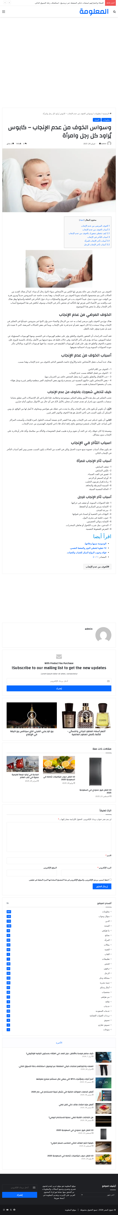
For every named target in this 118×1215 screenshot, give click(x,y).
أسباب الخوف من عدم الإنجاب (96, 229)
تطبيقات (106, 959)
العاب (107, 954)
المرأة (107, 940)
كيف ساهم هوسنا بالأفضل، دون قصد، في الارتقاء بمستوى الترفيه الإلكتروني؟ (59, 1053)
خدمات (107, 1006)
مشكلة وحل (104, 978)
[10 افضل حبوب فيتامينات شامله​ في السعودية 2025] (59, 765)
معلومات (97, 113)
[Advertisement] (59, 40)
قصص (107, 963)
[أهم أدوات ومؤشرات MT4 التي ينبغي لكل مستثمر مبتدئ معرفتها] (103, 1083)
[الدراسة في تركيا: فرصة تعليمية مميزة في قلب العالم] (23, 764)
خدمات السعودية (103, 1011)
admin (89, 629)
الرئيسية (106, 113)
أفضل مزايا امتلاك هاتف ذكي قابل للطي (76, 1105)
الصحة (96, 120)
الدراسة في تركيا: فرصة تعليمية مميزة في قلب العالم (25, 776)
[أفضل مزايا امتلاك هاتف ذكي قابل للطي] (103, 1108)
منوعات (106, 1029)
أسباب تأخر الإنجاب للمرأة (97, 240)
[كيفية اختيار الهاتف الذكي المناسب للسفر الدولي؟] (103, 1146)
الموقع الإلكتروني (50, 867)
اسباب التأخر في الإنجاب (98, 237)
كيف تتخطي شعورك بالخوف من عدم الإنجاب (89, 233)
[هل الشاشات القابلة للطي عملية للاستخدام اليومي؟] (103, 1121)
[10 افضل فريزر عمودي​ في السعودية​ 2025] (95, 771)
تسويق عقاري (104, 1025)
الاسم (108, 855)
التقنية (107, 949)
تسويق (107, 1020)
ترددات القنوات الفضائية (100, 1015)
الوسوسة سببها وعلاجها (95, 543)
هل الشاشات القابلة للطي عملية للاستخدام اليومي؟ (71, 1117)
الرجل (107, 973)
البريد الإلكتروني (104, 867)
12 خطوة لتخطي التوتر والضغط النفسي (88, 548)
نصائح (107, 935)
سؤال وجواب (104, 916)
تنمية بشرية (105, 982)
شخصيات (106, 992)
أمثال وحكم (105, 987)
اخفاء (82, 220)
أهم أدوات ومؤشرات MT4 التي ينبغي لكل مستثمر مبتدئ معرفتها (78, 3)
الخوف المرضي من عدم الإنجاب (95, 226)
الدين (107, 921)
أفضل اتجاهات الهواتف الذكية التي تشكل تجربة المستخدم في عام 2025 (62, 1092)
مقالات (107, 944)
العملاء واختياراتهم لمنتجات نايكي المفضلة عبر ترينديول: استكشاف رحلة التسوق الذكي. (56, 1066)
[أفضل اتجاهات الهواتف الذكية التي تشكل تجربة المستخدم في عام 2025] (103, 1095)
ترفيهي (107, 968)
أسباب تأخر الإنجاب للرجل (97, 244)
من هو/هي (105, 997)
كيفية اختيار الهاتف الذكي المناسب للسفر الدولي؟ (72, 1143)
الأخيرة (59, 1042)
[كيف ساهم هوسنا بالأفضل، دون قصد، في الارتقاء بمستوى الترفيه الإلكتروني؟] (103, 1057)
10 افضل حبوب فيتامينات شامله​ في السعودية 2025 (59, 778)
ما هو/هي (106, 930)
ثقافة (107, 1001)
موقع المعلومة (70, 1210)
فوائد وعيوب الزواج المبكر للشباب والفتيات (86, 552)
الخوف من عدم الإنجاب (97, 566)
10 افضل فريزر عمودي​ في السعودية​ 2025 (95, 791)
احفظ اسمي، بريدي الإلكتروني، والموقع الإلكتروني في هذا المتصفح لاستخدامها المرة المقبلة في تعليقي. (69, 880)
